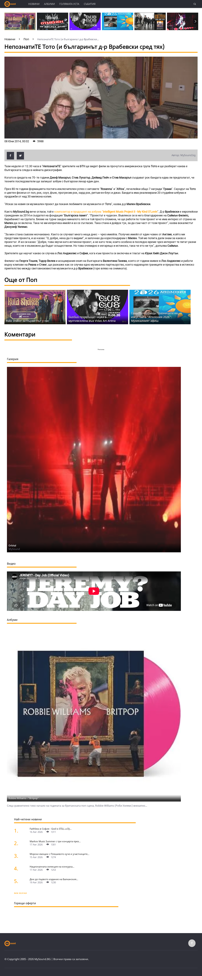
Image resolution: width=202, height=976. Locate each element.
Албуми (49, 4)
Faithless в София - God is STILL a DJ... (50, 828)
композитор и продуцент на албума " (105, 211)
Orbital (12, 545)
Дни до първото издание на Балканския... (54, 879)
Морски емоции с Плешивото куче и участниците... (59, 853)
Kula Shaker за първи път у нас (27, 321)
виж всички (20, 892)
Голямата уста (69, 4)
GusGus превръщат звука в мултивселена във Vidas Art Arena (92, 319)
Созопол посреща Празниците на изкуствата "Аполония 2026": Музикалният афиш (154, 317)
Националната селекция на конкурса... (52, 866)
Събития (89, 4)
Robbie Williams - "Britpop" (24, 798)
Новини (33, 4)
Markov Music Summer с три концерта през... (55, 841)
